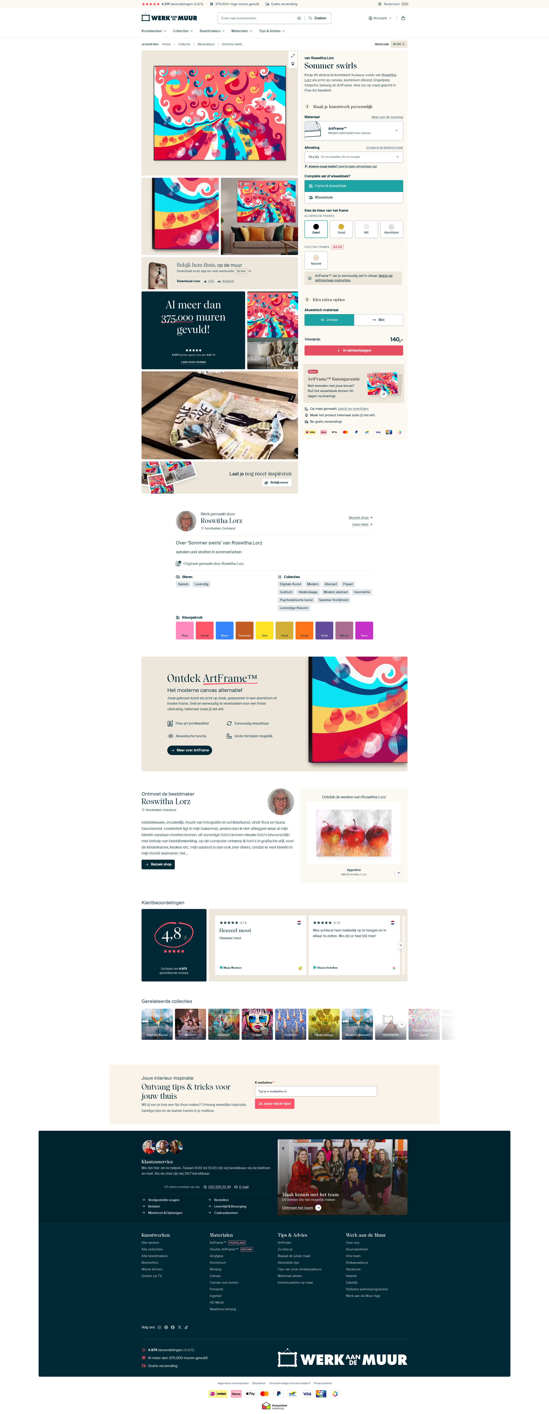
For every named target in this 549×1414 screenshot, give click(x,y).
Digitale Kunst (290, 584)
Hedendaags (308, 592)
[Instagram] (159, 1327)
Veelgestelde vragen (163, 1200)
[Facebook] (172, 1327)
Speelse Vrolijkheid (333, 600)
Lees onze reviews (193, 362)
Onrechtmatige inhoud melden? (290, 1383)
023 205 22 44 (219, 1187)
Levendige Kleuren (294, 608)
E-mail (244, 1187)
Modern (313, 584)
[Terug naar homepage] (169, 17)
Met (382, 320)
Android (228, 281)
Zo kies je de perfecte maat (384, 147)
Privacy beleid (323, 1383)
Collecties (181, 31)
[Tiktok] (186, 1327)
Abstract (331, 584)
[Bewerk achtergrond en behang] (293, 64)
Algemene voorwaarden (233, 1383)
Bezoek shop (359, 518)
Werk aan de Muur (366, 1235)
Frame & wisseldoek (330, 186)
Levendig (201, 584)
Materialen (239, 31)
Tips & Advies (270, 31)
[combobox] (256, 18)
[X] (179, 1327)
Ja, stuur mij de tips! (274, 1103)
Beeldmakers (210, 31)
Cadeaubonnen (226, 1213)
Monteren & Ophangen (165, 1213)
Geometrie (362, 592)
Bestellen (221, 1200)
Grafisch (286, 592)
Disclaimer (259, 1383)
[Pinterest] (166, 1327)
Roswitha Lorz (322, 58)
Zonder (332, 320)
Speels (183, 584)
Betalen (154, 1206)
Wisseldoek (324, 197)
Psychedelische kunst (296, 600)
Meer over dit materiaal (387, 117)
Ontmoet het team (297, 1207)
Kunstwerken (152, 31)
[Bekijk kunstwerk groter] (293, 55)
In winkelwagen (357, 350)
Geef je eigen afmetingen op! (343, 166)
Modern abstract (336, 592)
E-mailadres (264, 1082)
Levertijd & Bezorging (230, 1206)
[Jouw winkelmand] (403, 18)
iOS (211, 281)
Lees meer (360, 524)
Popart (348, 584)
